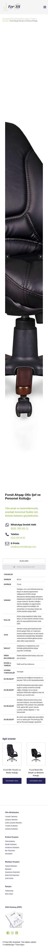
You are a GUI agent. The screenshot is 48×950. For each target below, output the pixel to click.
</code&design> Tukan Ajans (13, 945)
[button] (43, 7)
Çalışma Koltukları (11, 829)
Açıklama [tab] (24, 561)
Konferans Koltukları (12, 847)
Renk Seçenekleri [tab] (26, 567)
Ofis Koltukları (15, 19)
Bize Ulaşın (9, 894)
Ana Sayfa (6, 19)
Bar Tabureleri (10, 850)
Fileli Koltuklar (10, 841)
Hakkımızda (9, 891)
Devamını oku (12, 781)
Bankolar (8, 869)
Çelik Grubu (9, 878)
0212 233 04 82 (18, 538)
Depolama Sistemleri (12, 872)
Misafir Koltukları (11, 844)
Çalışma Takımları (11, 820)
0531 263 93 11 (19, 528)
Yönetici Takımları (11, 816)
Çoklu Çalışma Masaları (13, 823)
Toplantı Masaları (11, 866)
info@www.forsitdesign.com (23, 547)
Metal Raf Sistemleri (12, 875)
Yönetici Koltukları (11, 826)
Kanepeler (8, 854)
